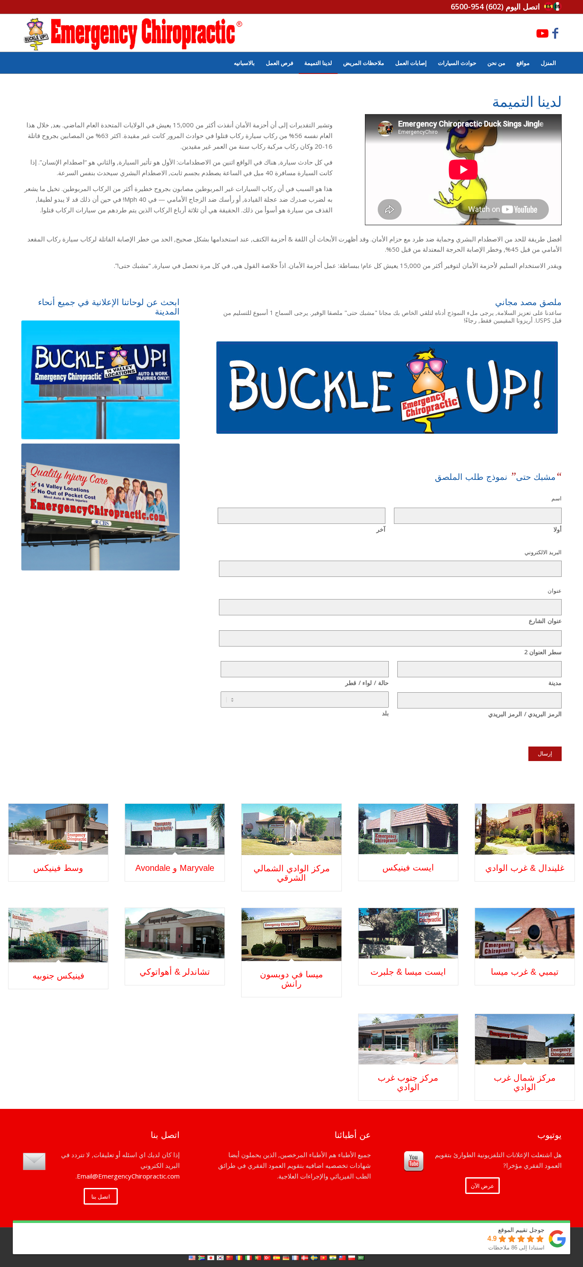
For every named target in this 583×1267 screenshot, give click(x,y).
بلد (385, 713)
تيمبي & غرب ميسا (525, 971)
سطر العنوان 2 (543, 652)
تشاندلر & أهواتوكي (175, 971)
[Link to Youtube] (542, 32)
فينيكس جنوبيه (58, 975)
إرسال (545, 753)
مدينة (555, 683)
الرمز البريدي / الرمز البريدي (525, 714)
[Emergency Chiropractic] (133, 33)
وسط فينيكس (58, 868)
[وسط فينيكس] (58, 829)
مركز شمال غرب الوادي (525, 1082)
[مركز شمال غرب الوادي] (524, 1039)
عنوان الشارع (545, 621)
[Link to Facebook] (555, 32)
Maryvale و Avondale (174, 868)
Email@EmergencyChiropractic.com (128, 1176)
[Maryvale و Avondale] (174, 829)
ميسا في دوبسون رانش (291, 979)
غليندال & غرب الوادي (524, 868)
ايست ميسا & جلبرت (408, 971)
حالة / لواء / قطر (366, 683)
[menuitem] (548, 62)
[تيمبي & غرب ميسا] (524, 933)
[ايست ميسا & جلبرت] (408, 933)
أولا (558, 529)
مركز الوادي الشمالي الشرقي (292, 873)
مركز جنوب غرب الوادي (408, 1082)
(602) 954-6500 (477, 6)
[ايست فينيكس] (408, 829)
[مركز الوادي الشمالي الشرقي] (291, 829)
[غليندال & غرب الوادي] (524, 829)
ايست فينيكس (408, 867)
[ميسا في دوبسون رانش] (291, 934)
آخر (380, 529)
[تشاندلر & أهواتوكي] (174, 933)
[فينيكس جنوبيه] (58, 935)
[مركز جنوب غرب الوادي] (408, 1039)
